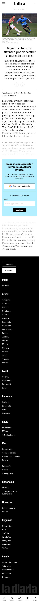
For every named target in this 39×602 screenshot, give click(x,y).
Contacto (6, 577)
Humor (5, 470)
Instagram (6, 540)
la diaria (5, 402)
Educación (6, 326)
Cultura (5, 314)
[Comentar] (22, 85)
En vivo (5, 460)
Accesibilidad (8, 570)
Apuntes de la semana (12, 456)
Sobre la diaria (8, 508)
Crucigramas (7, 473)
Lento (4, 409)
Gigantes (6, 413)
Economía (6, 322)
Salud (4, 355)
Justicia (5, 337)
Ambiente (6, 300)
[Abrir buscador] (35, 3)
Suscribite (9, 270)
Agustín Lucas (7, 93)
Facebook (6, 544)
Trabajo (5, 359)
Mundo (5, 344)
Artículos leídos (8, 435)
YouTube (5, 533)
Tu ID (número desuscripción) (9, 492)
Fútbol (23, 9)
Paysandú (6, 384)
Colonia (5, 377)
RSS (4, 529)
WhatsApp (6, 537)
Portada (5, 285)
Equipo (5, 511)
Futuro (5, 333)
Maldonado (7, 380)
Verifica (5, 363)
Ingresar (9, 264)
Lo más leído (7, 449)
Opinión (5, 348)
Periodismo (7, 427)
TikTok (5, 548)
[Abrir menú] (4, 3)
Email (6, 199)
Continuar (19, 210)
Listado (5, 488)
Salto (4, 388)
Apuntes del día (9, 453)
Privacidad (6, 573)
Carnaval (6, 303)
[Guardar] (17, 85)
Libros (5, 340)
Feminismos (7, 329)
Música (5, 431)
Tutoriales (6, 566)
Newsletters (7, 526)
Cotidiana (6, 311)
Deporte (16, 9)
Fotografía (6, 466)
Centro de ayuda (9, 562)
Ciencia (5, 307)
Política (5, 351)
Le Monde (6, 406)
